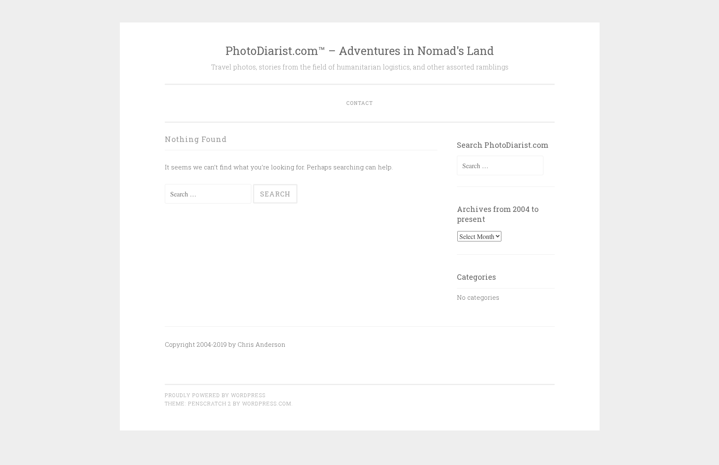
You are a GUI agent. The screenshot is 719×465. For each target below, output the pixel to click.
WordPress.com (266, 403)
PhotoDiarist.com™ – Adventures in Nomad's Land (360, 50)
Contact (359, 102)
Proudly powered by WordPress (215, 395)
